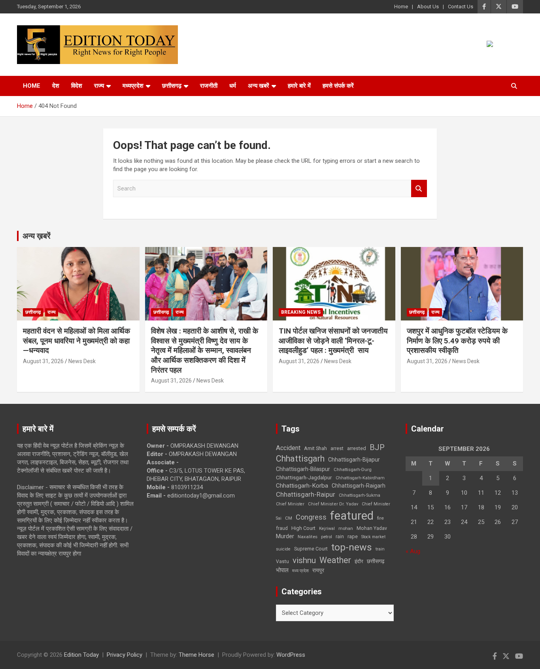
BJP (377, 447)
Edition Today (81, 654)
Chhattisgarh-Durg (353, 469)
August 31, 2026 (43, 361)
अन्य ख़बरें (37, 236)
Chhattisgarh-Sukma (359, 495)
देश (55, 85)
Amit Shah (315, 448)
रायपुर (318, 570)
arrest (337, 448)
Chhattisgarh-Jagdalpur (304, 477)
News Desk (82, 361)
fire (380, 518)
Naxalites (307, 536)
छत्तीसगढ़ (376, 561)
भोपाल (282, 570)
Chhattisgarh (300, 459)
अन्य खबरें (258, 85)
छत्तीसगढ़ (171, 85)
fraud (282, 528)
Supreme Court (311, 549)
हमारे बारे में (299, 85)
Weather (335, 560)
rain (340, 536)
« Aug (413, 551)
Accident (288, 448)
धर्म (232, 85)
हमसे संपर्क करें (338, 85)
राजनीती (208, 85)
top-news (351, 547)
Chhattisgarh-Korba (302, 485)
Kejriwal (327, 528)
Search (419, 189)
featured (352, 515)
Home (401, 6)
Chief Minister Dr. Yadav (333, 504)
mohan (345, 528)
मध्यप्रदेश (133, 85)
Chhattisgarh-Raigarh (358, 485)
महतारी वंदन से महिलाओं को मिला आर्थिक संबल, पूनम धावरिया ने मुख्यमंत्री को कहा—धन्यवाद (76, 340)
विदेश (76, 85)
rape (352, 536)
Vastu (282, 561)
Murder (285, 536)
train (380, 549)
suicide (283, 549)
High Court (303, 528)
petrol (326, 536)
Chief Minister (290, 504)
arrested (356, 448)
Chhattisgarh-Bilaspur (303, 469)
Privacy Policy (124, 654)
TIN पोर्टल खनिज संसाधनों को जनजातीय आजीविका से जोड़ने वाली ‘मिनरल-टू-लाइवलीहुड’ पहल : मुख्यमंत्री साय (333, 340)
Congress (311, 517)
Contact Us (460, 6)
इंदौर (359, 561)
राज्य (99, 85)
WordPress (290, 654)
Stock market (373, 536)
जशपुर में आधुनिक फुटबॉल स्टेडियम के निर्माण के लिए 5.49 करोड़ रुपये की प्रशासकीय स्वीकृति (457, 340)
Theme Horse (196, 654)
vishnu (304, 560)
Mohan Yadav (372, 528)
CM (288, 518)
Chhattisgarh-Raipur (305, 494)
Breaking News (301, 312)
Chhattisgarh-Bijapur (354, 459)
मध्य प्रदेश (300, 570)
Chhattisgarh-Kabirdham (360, 478)
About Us (428, 6)
